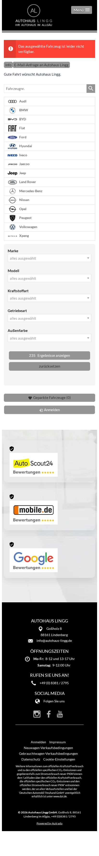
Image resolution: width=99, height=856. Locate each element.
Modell (13, 271)
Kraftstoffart (18, 291)
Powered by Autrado (49, 823)
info (8, 65)
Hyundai (25, 146)
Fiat (22, 128)
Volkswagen (28, 227)
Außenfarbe (18, 330)
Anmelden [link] (52, 410)
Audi (22, 101)
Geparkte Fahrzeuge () (52, 397)
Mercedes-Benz (31, 191)
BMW (23, 110)
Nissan (24, 200)
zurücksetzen (49, 366)
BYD (22, 119)
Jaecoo (24, 164)
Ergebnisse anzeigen (49, 355)
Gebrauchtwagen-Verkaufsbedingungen (48, 753)
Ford (22, 137)
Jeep (22, 173)
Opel (22, 209)
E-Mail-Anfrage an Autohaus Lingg (41, 65)
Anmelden (38, 742)
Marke (13, 251)
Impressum (57, 742)
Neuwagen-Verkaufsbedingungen (48, 748)
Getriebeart (17, 310)
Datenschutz (30, 759)
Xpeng (24, 236)
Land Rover (27, 182)
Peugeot (25, 218)
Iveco (23, 155)
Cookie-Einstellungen (59, 759)
